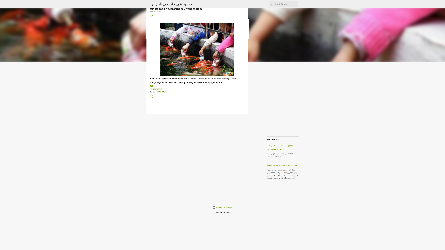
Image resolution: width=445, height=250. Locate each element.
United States (162, 92)
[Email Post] (151, 86)
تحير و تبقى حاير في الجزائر (172, 4)
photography (156, 89)
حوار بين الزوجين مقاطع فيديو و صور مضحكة (282, 165)
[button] (151, 16)
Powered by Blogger (223, 207)
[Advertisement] (259, 100)
